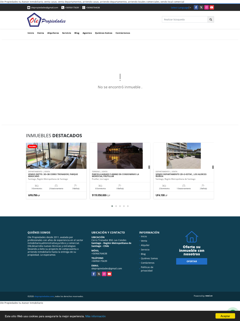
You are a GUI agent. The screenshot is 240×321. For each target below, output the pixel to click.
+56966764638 (93, 7)
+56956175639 (72, 7)
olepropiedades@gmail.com (106, 268)
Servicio (66, 32)
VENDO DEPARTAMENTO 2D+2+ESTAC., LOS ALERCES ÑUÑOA (181, 175)
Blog (76, 32)
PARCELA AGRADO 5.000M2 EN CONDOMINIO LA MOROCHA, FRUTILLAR (115, 175)
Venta (40, 32)
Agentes (87, 32)
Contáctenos (123, 32)
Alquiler (145, 245)
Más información (95, 316)
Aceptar (225, 316)
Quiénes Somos (103, 32)
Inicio (31, 32)
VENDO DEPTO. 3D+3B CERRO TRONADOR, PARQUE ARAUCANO (53, 175)
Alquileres (53, 32)
